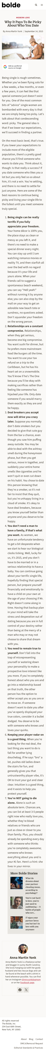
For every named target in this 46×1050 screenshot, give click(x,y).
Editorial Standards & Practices (28, 1047)
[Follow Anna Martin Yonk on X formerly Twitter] (26, 990)
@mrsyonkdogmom (31, 979)
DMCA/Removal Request (31, 1043)
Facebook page (27, 982)
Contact (39, 1039)
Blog (31, 1039)
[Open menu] (41, 5)
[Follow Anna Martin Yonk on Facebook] (20, 990)
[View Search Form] (36, 5)
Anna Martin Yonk (14, 31)
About (24, 1039)
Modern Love (23, 17)
